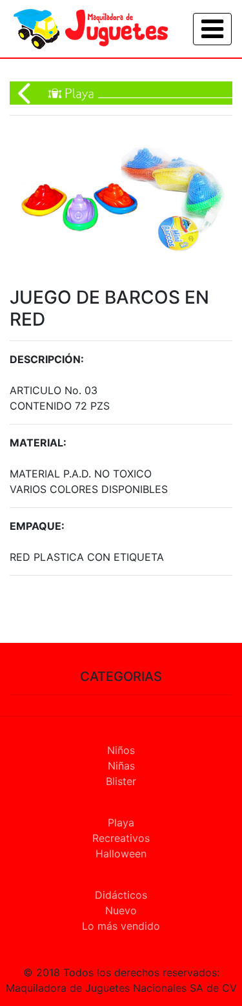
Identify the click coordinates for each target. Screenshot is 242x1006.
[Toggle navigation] (212, 29)
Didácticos (121, 894)
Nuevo (121, 910)
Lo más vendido (121, 925)
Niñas (121, 765)
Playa (121, 822)
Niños (121, 750)
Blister (121, 781)
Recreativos (121, 838)
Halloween (121, 853)
